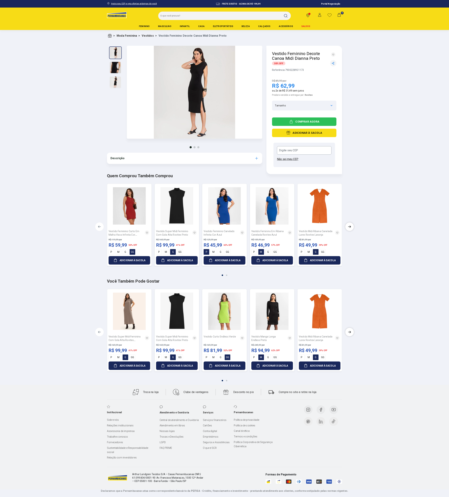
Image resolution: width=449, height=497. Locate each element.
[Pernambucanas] (117, 15)
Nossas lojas (167, 431)
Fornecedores (115, 442)
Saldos (305, 26)
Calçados (264, 26)
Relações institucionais (120, 425)
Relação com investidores (122, 457)
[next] (349, 226)
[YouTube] (333, 409)
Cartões (207, 425)
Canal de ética (241, 431)
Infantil (185, 26)
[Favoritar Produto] (333, 54)
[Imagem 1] (191, 147)
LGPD (163, 442)
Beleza (246, 26)
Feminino (144, 26)
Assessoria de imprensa (121, 431)
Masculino (164, 26)
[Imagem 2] (194, 147)
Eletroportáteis (223, 26)
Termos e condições (245, 436)
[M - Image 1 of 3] (115, 52)
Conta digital (210, 431)
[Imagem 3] (198, 147)
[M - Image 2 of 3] (115, 67)
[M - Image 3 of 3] (115, 82)
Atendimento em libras (172, 425)
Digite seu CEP (288, 150)
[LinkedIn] (320, 421)
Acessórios (286, 26)
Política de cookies (244, 425)
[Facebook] (320, 409)
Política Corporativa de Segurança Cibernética (253, 444)
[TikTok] (333, 421)
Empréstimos (210, 436)
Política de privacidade (246, 419)
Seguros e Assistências (216, 442)
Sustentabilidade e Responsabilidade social (127, 450)
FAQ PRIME (166, 448)
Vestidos (148, 35)
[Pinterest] (308, 421)
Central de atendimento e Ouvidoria (179, 420)
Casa (201, 26)
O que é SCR (210, 448)
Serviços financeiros (214, 420)
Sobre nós (113, 419)
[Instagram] (308, 409)
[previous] (99, 226)
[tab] (222, 275)
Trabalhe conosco (117, 436)
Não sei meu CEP (287, 159)
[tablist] (224, 273)
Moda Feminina (127, 35)
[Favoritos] (329, 15)
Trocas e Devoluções (172, 436)
